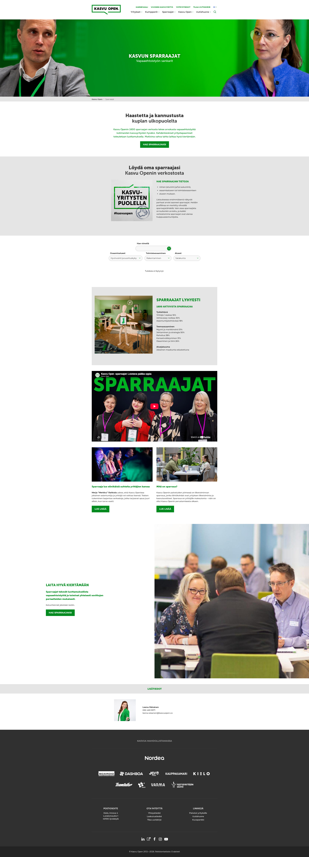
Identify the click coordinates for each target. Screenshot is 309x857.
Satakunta (181, 258)
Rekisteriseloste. (163, 851)
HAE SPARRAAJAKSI (154, 144)
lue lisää (100, 509)
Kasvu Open (185, 12)
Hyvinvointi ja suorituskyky (124, 258)
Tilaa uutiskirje (154, 820)
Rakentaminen (154, 258)
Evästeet (175, 851)
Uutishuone (202, 12)
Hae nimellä (143, 243)
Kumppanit (151, 12)
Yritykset (135, 12)
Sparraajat (168, 12)
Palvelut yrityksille (198, 813)
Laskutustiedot (154, 816)
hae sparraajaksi (60, 612)
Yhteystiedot (154, 813)
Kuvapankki (198, 820)
